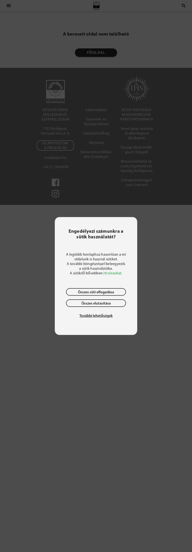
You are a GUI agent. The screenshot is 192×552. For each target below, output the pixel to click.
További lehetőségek (96, 315)
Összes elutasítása (96, 303)
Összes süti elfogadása (96, 292)
